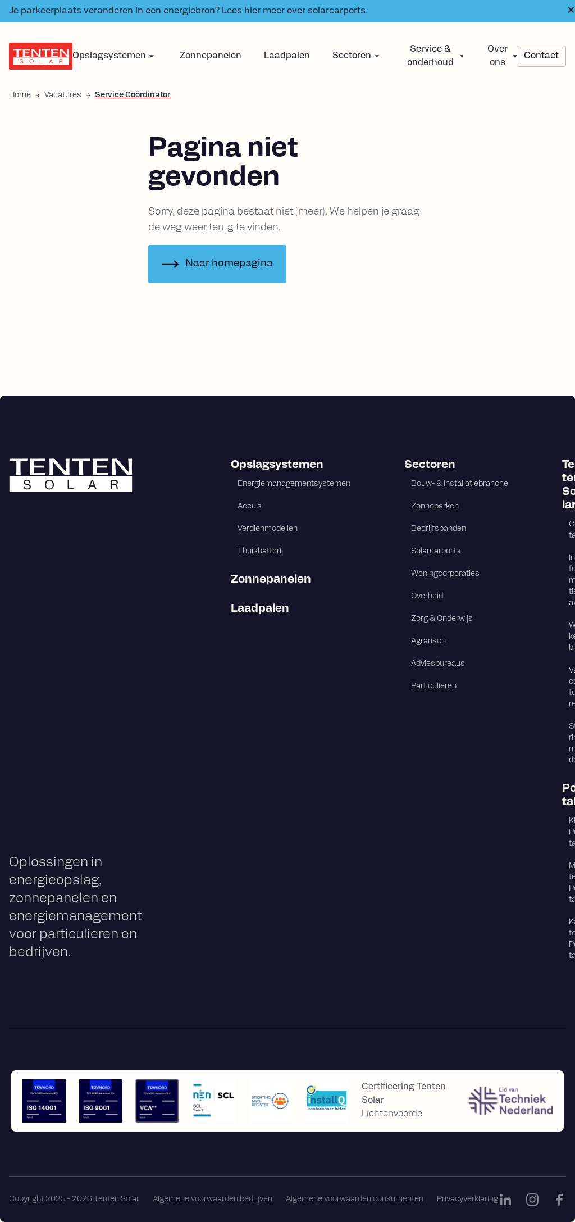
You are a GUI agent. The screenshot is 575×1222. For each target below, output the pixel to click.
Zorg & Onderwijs (442, 619)
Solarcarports (435, 551)
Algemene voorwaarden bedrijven (212, 1199)
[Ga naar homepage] (93, 475)
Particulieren (434, 686)
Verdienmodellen (268, 529)
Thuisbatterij (260, 551)
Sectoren (429, 465)
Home (20, 95)
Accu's (250, 506)
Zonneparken (435, 506)
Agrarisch (428, 641)
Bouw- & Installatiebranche (459, 484)
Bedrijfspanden (438, 529)
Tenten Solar (564, 485)
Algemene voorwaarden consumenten (354, 1199)
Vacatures (62, 95)
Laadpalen (287, 56)
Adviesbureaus (438, 664)
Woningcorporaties (445, 574)
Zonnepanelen (210, 56)
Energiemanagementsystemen (294, 484)
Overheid (427, 596)
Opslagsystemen (277, 465)
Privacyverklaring (467, 1199)
